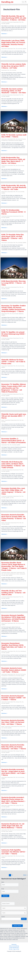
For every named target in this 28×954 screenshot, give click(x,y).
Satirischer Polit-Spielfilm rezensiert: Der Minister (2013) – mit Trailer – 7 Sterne (13, 852)
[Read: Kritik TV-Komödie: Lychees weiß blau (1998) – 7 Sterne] (14, 121)
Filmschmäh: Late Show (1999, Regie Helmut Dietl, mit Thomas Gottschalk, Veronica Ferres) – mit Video (13, 43)
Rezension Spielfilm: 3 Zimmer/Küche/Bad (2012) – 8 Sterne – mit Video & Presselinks (13, 440)
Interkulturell (11, 140)
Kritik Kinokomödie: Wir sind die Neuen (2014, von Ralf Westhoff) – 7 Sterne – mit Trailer (13, 187)
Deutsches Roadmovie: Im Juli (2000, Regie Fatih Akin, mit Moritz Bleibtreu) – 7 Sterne (12, 826)
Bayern (2, 287)
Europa (17, 701)
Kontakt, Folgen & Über (14, 949)
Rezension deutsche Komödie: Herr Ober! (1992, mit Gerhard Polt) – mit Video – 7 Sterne (12, 722)
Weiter (25, 875)
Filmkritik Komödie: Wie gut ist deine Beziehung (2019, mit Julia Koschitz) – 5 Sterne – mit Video (13, 18)
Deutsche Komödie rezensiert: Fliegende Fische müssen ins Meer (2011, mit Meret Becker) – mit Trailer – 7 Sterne (13, 800)
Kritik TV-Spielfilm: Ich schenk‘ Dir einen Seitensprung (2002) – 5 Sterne (13, 334)
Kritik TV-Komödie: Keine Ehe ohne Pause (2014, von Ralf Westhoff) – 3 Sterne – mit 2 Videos (12, 237)
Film (22, 22)
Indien (17, 574)
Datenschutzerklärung (14, 946)
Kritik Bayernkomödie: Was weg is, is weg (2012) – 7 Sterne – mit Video (13, 283)
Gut (19, 139)
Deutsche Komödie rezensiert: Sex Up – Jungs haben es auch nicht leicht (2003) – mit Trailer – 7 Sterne (13, 772)
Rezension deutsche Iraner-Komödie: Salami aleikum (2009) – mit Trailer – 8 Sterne (13, 670)
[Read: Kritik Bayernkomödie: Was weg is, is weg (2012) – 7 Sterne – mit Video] (14, 268)
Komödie (3, 23)
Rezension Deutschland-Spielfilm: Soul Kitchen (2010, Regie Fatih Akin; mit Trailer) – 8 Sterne (13, 646)
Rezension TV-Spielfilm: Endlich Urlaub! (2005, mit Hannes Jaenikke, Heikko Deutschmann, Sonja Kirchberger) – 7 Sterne (13, 308)
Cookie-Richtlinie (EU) (14, 947)
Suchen (3, 916)
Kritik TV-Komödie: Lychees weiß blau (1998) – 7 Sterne (13, 136)
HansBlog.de (7, 2)
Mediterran (21, 313)
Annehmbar (4, 22)
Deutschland (10, 22)
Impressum (14, 944)
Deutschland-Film (17, 22)
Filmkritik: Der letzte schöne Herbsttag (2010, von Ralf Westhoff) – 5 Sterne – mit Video (13, 91)
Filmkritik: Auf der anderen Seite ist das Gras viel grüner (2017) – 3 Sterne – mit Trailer (13, 66)
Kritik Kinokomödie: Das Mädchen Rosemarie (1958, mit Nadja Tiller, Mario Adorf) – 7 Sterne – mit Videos (13, 160)
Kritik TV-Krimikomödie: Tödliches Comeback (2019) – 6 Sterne (13, 212)
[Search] (26, 2)
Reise (7, 575)
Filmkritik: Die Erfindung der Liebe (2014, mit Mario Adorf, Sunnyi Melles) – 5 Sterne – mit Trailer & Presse (13, 464)
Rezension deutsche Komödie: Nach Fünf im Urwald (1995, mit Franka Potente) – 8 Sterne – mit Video (13, 517)
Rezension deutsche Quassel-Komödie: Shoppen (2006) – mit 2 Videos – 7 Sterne (13, 697)
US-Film (12, 497)
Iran (15, 675)
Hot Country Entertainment (10, 574)
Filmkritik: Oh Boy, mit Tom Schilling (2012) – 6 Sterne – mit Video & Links (13, 592)
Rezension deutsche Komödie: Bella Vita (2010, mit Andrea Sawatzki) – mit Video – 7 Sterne (13, 747)
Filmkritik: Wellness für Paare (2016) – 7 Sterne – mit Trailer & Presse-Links (13, 361)
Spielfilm (8, 23)
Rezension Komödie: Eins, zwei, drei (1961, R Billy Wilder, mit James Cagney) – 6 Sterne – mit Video (13, 491)
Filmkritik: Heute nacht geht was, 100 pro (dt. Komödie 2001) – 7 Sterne (13, 416)
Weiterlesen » (4, 33)
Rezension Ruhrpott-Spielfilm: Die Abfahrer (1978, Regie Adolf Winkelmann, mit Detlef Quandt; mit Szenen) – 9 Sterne (13, 618)
